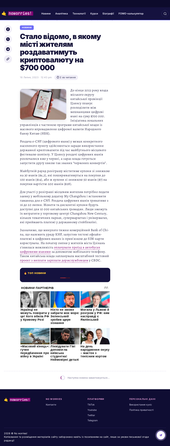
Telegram (92, 420)
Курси (94, 13)
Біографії (108, 13)
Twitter (91, 415)
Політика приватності (141, 409)
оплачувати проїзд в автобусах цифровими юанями (60, 249)
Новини (46, 13)
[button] (165, 13)
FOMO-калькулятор (131, 13)
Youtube (92, 409)
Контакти (51, 404)
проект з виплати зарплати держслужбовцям (54, 260)
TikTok (91, 404)
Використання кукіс (140, 404)
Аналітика (61, 13)
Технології (79, 13)
